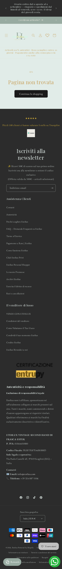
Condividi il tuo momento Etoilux (22, 335)
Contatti (10, 207)
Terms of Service (14, 236)
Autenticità (11, 214)
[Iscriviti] (51, 188)
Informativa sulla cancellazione (24, 562)
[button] (6, 35)
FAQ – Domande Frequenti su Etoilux (24, 228)
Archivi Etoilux (13, 279)
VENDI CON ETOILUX (18, 313)
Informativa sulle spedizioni (28, 557)
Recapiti (45, 557)
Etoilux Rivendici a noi (17, 349)
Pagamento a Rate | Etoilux (19, 243)
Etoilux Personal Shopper (18, 264)
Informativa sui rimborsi (18, 552)
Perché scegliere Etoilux (17, 221)
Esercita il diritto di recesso (19, 286)
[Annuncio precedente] (5, 8)
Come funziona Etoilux (17, 250)
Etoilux (15, 547)
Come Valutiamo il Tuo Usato (20, 328)
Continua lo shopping (31, 93)
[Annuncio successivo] (56, 8)
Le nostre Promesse (15, 272)
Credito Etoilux (13, 342)
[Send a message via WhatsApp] (54, 561)
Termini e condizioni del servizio (43, 552)
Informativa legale (46, 562)
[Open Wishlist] (47, 35)
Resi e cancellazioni (15, 293)
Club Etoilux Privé (15, 257)
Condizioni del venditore (17, 321)
